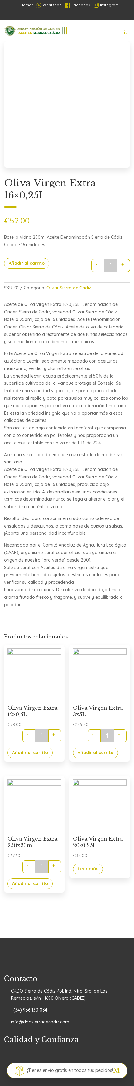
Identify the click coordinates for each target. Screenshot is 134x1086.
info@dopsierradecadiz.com (40, 1022)
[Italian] (78, 15)
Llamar (24, 5)
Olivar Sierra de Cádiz (68, 288)
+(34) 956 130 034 (29, 1010)
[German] (68, 15)
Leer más (88, 869)
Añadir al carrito (27, 263)
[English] (88, 15)
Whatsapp (52, 5)
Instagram (109, 5)
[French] (58, 15)
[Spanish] (48, 15)
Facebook (80, 5)
